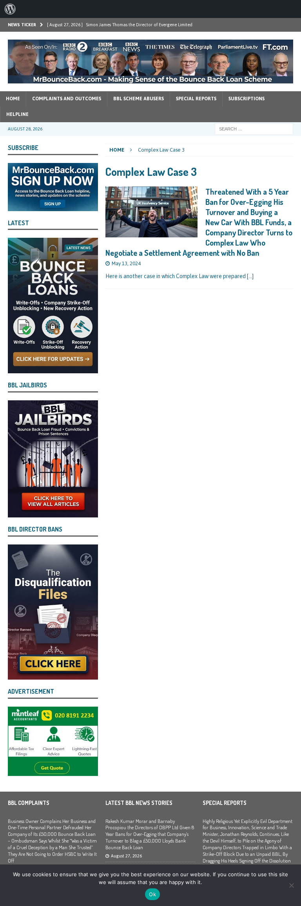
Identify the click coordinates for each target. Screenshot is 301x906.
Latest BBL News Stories (138, 802)
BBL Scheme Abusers (138, 98)
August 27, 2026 (126, 856)
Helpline (17, 114)
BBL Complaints (28, 802)
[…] (250, 276)
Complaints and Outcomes (66, 98)
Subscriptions (246, 98)
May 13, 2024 (126, 263)
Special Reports (196, 98)
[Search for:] (254, 128)
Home (13, 98)
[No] (291, 885)
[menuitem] (10, 9)
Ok (152, 894)
